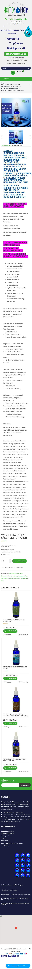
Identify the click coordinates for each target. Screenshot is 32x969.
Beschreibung (6, 145)
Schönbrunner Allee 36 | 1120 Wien (13, 812)
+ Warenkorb (20, 561)
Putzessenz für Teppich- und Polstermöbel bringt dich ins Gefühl (16, 715)
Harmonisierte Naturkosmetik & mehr (12, 843)
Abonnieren (25, 785)
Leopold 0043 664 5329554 (16, 60)
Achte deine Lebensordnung (9, 88)
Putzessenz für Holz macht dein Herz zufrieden (14, 760)
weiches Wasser (16, 578)
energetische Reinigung (16, 573)
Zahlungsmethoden (7, 836)
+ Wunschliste (8, 567)
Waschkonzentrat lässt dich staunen (12, 90)
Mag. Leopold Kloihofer (14, 552)
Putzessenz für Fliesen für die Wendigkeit (13, 620)
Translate (21, 24)
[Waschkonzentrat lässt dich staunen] (16, 112)
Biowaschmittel (5, 576)
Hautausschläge (22, 576)
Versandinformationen (7, 833)
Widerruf (3, 838)
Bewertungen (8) (17, 145)
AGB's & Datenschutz (7, 831)
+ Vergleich (19, 567)
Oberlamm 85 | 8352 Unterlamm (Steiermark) (17, 815)
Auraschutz (14, 576)
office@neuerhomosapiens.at (12, 821)
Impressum (4, 841)
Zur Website (4, 845)
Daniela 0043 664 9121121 (16, 63)
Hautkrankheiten (6, 578)
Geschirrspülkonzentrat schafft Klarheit (15, 667)
